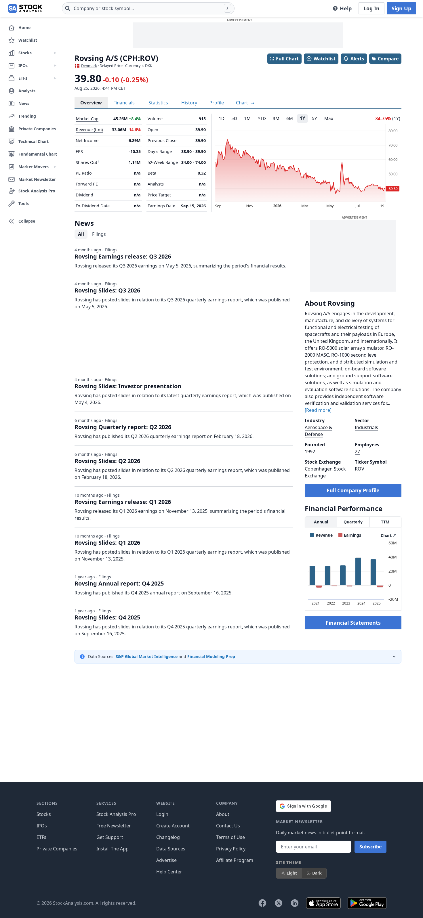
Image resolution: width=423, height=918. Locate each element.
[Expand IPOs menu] (55, 65)
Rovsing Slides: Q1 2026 (107, 542)
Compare (388, 59)
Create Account (173, 826)
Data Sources (170, 849)
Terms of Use (230, 837)
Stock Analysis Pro (116, 814)
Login (162, 814)
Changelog (168, 837)
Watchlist (325, 59)
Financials (124, 103)
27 (357, 451)
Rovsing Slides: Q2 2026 (107, 461)
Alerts (357, 59)
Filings (99, 234)
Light (292, 873)
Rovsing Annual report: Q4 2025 (119, 583)
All (81, 234)
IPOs (42, 826)
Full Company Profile (353, 490)
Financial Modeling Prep (211, 656)
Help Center (169, 872)
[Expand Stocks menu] (55, 53)
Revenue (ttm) (89, 129)
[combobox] (148, 8)
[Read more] (318, 410)
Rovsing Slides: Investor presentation (128, 386)
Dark (317, 873)
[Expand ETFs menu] (55, 78)
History (189, 103)
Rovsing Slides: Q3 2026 (107, 290)
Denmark (89, 65)
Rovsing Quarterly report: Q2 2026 (123, 427)
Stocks (44, 814)
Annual (321, 522)
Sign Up (401, 8)
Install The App (112, 849)
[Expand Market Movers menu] (55, 167)
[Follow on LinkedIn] (294, 903)
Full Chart (287, 59)
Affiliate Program (234, 860)
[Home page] (25, 8)
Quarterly (353, 522)
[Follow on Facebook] (262, 903)
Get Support (109, 837)
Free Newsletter (113, 826)
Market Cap (87, 118)
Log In (371, 8)
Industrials (366, 427)
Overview (91, 103)
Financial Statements (353, 622)
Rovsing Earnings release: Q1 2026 (123, 502)
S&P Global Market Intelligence (147, 656)
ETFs (41, 837)
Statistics (158, 103)
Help (346, 8)
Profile (216, 103)
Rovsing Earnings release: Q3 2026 (123, 256)
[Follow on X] (278, 903)
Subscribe (370, 847)
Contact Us (228, 826)
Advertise (166, 860)
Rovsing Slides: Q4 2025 (107, 617)
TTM (385, 522)
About (222, 814)
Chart (242, 103)
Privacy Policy (230, 849)
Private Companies (57, 849)
